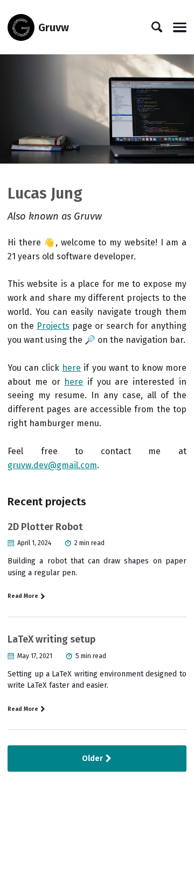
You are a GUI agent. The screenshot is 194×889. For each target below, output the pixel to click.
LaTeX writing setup (51, 639)
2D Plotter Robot (45, 527)
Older (93, 758)
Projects (53, 326)
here (71, 368)
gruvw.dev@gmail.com (52, 465)
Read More (24, 595)
